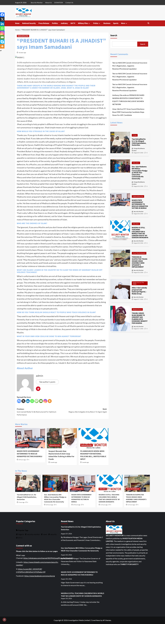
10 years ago (22, 52)
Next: (88, 410)
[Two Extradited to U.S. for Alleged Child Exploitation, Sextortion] (28, 483)
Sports (115, 23)
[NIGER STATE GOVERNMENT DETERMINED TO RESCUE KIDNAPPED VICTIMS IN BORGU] (30, 438)
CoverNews (95, 620)
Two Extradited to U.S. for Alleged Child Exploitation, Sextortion (27, 497)
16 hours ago (49, 505)
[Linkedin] (28, 401)
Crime (134, 135)
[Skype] (2, 42)
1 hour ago (22, 502)
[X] (23, 401)
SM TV (72, 23)
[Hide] (1, 51)
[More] (50, 401)
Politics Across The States (138, 283)
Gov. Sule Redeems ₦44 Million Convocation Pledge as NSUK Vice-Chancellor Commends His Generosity (55, 498)
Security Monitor (37, 2)
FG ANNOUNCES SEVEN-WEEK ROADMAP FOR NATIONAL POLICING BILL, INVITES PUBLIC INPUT (93, 455)
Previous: (36, 412)
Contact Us (69, 2)
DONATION (58, 2)
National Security (29, 23)
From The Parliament (139, 253)
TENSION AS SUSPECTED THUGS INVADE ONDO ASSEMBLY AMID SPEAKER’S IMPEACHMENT (136, 498)
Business (106, 23)
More (123, 23)
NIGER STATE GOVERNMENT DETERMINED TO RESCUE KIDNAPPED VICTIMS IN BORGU (29, 454)
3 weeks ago (53, 462)
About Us (48, 2)
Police (95, 23)
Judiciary (64, 23)
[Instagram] (45, 401)
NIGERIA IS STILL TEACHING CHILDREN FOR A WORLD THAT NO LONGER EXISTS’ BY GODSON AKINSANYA (109, 498)
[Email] (41, 401)
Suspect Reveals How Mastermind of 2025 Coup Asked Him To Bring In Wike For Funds (61, 455)
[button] (148, 23)
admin (39, 376)
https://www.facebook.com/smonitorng (39, 576)
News (17, 23)
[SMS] (36, 401)
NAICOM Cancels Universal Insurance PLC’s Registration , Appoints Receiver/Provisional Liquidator (129, 66)
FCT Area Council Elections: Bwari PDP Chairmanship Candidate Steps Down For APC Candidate (128, 112)
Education (136, 163)
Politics (55, 23)
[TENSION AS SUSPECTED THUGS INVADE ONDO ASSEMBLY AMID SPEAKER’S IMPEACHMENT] (137, 483)
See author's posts (47, 382)
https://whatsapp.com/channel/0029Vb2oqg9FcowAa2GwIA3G (48, 558)
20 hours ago (22, 460)
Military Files (83, 23)
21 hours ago (104, 505)
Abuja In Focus (137, 309)
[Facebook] (19, 401)
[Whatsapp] (32, 401)
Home (17, 30)
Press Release (43, 23)
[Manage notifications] (4, 619)
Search (113, 35)
